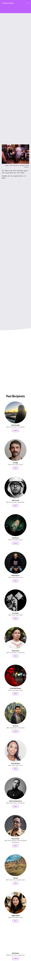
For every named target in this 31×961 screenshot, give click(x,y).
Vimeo (15, 883)
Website (15, 468)
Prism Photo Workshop (8, 3)
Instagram (15, 430)
